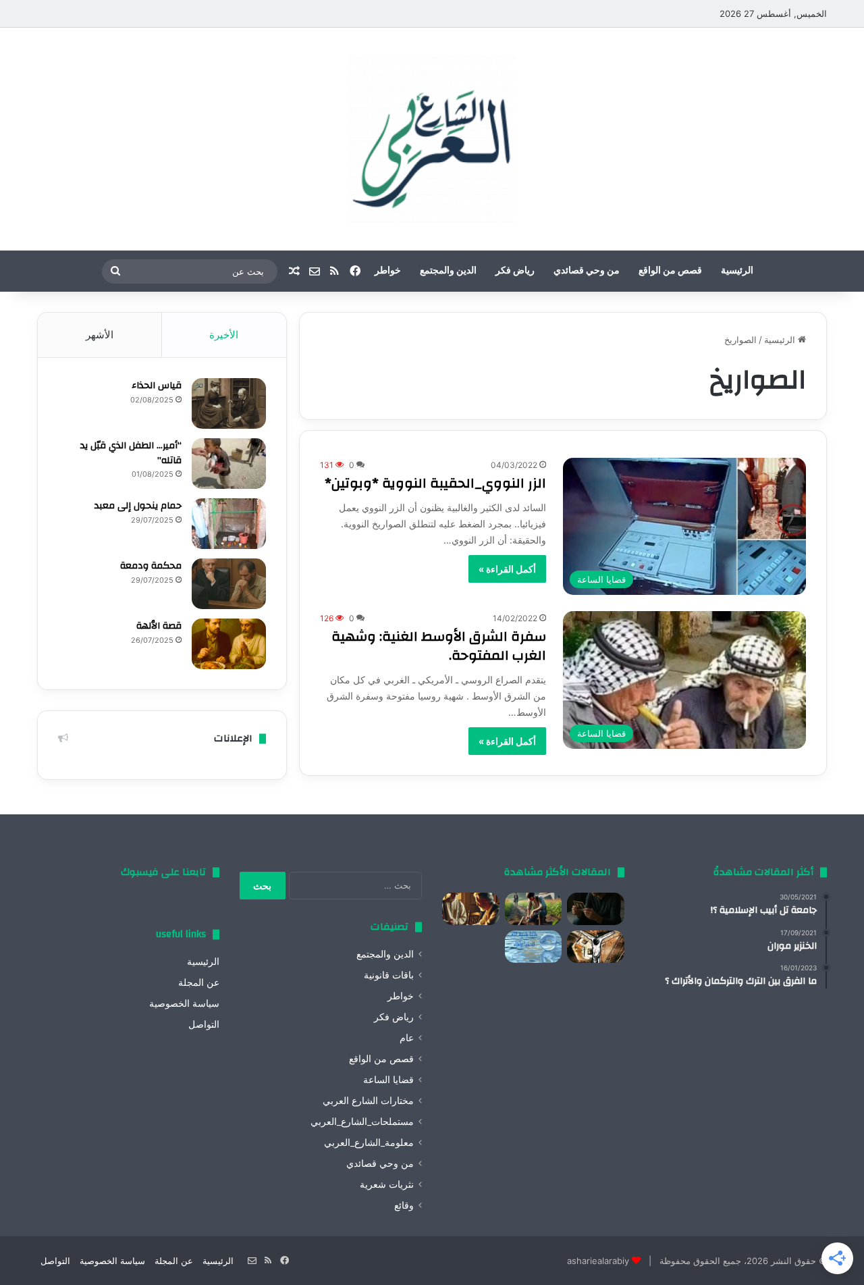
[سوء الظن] (533, 909)
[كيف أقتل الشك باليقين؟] (595, 909)
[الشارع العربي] (432, 139)
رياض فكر (515, 271)
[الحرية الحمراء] (595, 946)
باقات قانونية (389, 975)
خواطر (388, 271)
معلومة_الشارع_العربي (369, 1142)
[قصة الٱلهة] (229, 644)
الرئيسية (737, 271)
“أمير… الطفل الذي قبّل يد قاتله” (131, 453)
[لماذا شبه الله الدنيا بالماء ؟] (533, 946)
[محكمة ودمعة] (229, 583)
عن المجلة (198, 982)
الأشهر (99, 334)
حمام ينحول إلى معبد (138, 506)
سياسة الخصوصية (184, 1003)
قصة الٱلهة (159, 626)
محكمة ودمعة (151, 566)
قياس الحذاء (157, 385)
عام (407, 1037)
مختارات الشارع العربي (368, 1100)
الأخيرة (223, 334)
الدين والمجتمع (448, 271)
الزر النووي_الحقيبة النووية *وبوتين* (435, 483)
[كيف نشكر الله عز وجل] (471, 909)
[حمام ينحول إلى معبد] (229, 523)
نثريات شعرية (387, 1184)
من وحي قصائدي (587, 271)
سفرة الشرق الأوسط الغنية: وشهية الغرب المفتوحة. (438, 646)
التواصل (203, 1024)
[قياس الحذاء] (229, 403)
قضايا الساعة (388, 1079)
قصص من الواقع (670, 271)
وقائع (404, 1205)
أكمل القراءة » (507, 569)
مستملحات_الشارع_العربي (362, 1121)
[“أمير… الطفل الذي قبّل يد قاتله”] (229, 463)
